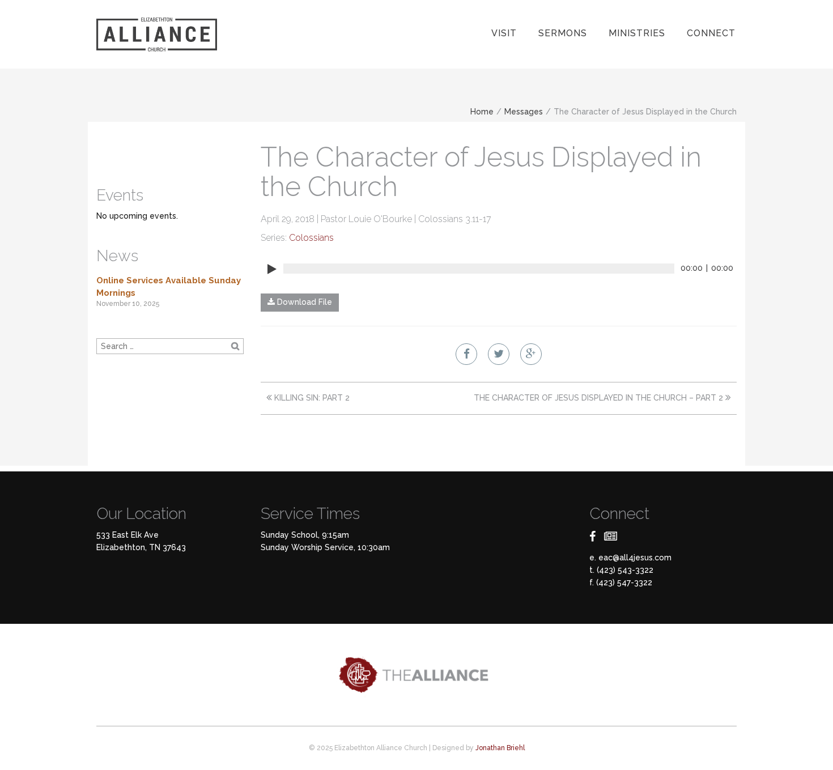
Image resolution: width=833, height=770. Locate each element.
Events (119, 195)
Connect (711, 33)
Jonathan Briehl (500, 748)
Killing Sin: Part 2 (311, 397)
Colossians (311, 237)
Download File (303, 302)
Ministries (637, 33)
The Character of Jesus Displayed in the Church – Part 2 (599, 397)
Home (482, 111)
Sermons (562, 33)
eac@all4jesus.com (635, 557)
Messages (523, 111)
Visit (504, 33)
